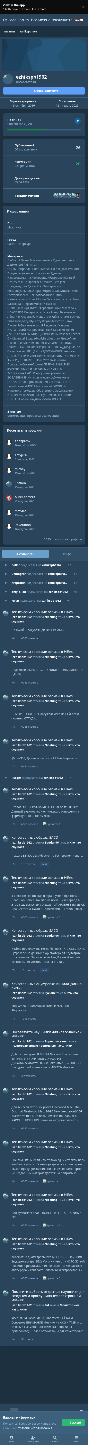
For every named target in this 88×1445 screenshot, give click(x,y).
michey (20, 469)
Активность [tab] (25, 554)
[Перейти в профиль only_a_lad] (60, 195)
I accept (75, 1422)
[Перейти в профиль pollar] (73, 195)
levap (15, 600)
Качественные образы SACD (34, 837)
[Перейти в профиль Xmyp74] (9, 456)
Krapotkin (18, 583)
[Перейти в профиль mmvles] (9, 512)
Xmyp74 (21, 455)
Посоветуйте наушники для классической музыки (46, 1034)
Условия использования (35, 1428)
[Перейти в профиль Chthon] (9, 484)
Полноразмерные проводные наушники (41, 1046)
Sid (47, 1305)
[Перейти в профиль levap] (69, 195)
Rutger (16, 778)
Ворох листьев (56, 1041)
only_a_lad (18, 592)
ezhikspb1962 (51, 565)
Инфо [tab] (67, 554)
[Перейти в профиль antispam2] (9, 442)
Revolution (23, 525)
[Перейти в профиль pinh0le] (77, 195)
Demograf (18, 574)
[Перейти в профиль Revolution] (9, 526)
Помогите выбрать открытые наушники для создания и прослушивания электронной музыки (48, 1295)
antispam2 (22, 441)
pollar (15, 565)
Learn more (8, 7)
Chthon (20, 483)
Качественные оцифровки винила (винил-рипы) (47, 985)
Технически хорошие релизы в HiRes (42, 611)
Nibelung (51, 617)
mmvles (20, 511)
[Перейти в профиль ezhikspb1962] (6, 613)
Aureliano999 (25, 497)
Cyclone (50, 993)
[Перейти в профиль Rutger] (64, 195)
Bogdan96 (52, 842)
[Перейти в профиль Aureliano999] (9, 498)
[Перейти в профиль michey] (9, 470)
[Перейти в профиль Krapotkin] (56, 195)
